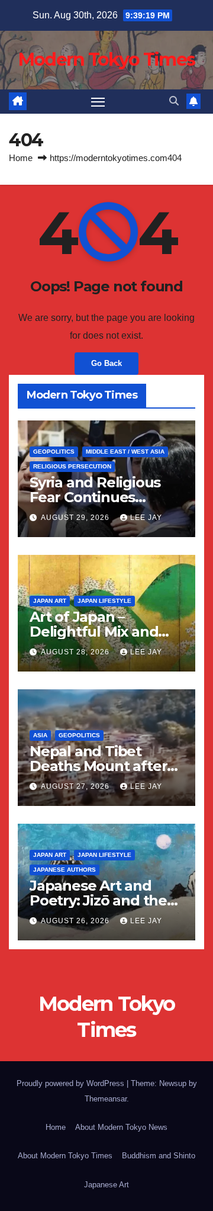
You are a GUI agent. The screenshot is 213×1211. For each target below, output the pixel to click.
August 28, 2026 (76, 652)
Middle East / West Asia (125, 451)
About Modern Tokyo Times (65, 1155)
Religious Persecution (72, 466)
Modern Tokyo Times (106, 59)
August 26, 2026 (76, 921)
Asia (40, 735)
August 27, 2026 (76, 786)
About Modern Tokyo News (121, 1127)
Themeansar (106, 1098)
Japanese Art (106, 1184)
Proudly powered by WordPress (72, 1083)
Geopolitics (54, 451)
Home (21, 158)
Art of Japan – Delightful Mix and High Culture (94, 631)
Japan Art (49, 601)
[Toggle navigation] (98, 102)
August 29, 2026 (76, 517)
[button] (174, 101)
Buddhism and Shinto (158, 1155)
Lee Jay (146, 517)
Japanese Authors (64, 869)
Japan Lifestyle (104, 601)
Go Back (106, 363)
